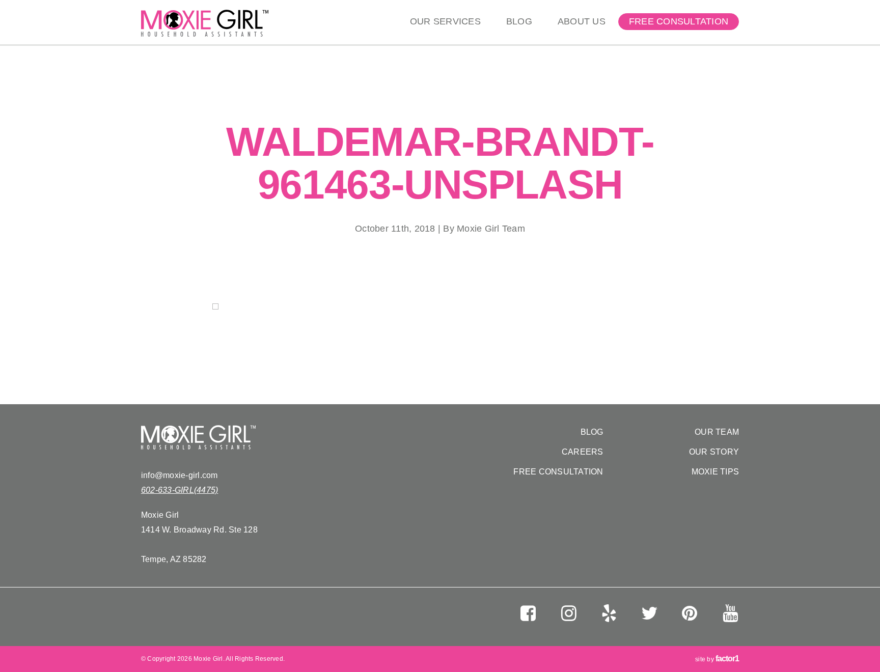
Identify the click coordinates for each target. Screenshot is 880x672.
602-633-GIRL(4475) (179, 490)
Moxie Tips (715, 471)
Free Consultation (678, 21)
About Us (582, 21)
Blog (519, 21)
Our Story (714, 451)
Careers (582, 451)
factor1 (727, 658)
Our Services (445, 21)
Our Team (717, 432)
